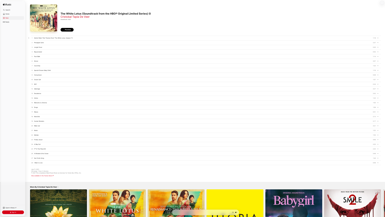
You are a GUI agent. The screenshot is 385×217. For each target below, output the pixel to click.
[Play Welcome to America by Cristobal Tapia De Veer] (32, 103)
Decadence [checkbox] (37, 93)
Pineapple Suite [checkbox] (39, 42)
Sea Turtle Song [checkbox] (39, 158)
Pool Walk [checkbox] (37, 56)
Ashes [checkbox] (36, 98)
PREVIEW (373, 38)
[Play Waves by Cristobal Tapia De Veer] (32, 112)
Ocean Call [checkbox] (37, 79)
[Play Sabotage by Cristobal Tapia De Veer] (32, 89)
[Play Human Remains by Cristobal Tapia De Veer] (32, 121)
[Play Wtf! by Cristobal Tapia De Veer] (32, 84)
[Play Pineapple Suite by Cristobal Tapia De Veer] (32, 43)
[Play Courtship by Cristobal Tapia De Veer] (32, 66)
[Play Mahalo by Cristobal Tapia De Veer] (32, 135)
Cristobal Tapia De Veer (75, 16)
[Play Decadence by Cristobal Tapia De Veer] (32, 93)
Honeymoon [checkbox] (38, 75)
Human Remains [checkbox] (39, 121)
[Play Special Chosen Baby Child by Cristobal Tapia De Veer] (32, 70)
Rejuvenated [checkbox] (38, 52)
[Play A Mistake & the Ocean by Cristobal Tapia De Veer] (32, 154)
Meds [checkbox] (36, 130)
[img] (7, 4)
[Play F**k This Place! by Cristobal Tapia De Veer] (32, 149)
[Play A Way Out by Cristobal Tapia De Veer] (32, 144)
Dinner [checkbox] (36, 61)
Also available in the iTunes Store (41, 176)
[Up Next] (233, 212)
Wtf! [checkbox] (35, 84)
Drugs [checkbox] (36, 107)
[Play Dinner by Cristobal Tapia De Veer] (32, 61)
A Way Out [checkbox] (37, 144)
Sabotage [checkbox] (37, 89)
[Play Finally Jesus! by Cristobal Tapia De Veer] (32, 140)
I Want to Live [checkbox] (38, 163)
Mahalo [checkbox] (36, 135)
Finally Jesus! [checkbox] (38, 139)
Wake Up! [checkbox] (37, 126)
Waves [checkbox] (36, 112)
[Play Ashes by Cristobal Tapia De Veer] (32, 98)
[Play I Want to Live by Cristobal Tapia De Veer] (32, 163)
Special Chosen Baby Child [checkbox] (42, 70)
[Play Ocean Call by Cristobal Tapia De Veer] (32, 80)
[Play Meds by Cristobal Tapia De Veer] (32, 130)
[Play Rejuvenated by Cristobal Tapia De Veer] (32, 52)
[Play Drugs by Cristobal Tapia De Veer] (32, 107)
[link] (44, 187)
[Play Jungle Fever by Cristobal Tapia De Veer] (32, 47)
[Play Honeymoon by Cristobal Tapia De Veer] (32, 75)
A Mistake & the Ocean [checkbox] (41, 153)
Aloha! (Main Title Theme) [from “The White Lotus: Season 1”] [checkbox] (53, 38)
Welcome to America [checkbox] (40, 102)
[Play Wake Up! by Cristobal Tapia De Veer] (32, 126)
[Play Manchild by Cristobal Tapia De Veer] (32, 117)
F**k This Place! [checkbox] (39, 149)
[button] (13, 10)
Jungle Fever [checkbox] (38, 47)
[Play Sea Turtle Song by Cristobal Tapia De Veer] (32, 158)
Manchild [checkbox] (37, 116)
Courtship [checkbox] (37, 66)
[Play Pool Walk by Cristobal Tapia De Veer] (32, 56)
